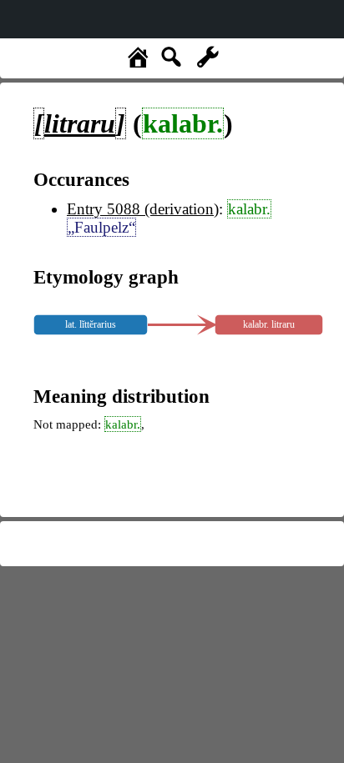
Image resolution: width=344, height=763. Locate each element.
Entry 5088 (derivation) (143, 209)
